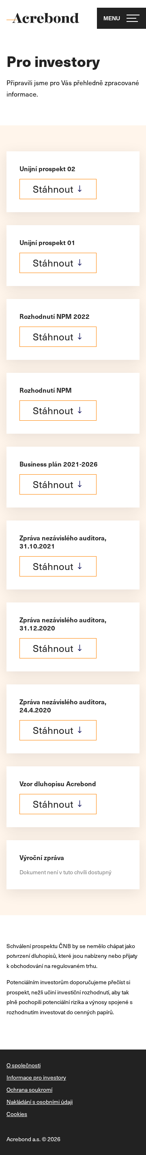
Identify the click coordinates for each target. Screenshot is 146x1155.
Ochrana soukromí (29, 1090)
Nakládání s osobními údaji (39, 1102)
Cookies (16, 1114)
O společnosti (23, 1065)
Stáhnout (53, 188)
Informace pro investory (36, 1077)
